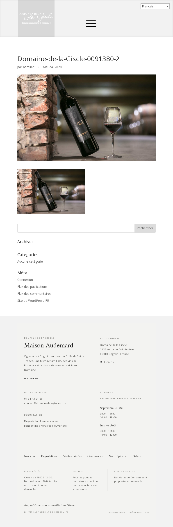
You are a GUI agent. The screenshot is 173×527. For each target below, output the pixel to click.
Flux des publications (32, 286)
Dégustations (49, 456)
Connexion (25, 279)
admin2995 (31, 67)
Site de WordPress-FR (33, 300)
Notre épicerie (118, 456)
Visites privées (72, 456)
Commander (95, 456)
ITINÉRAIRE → (108, 361)
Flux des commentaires (34, 293)
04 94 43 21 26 (33, 398)
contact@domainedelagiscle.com (45, 403)
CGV (147, 512)
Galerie (137, 456)
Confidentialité (135, 512)
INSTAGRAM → (32, 378)
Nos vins (29, 456)
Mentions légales (117, 512)
